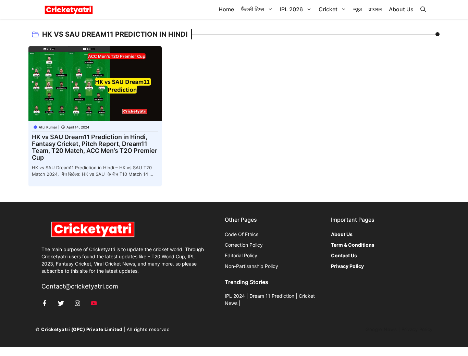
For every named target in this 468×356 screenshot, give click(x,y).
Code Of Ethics (241, 234)
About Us (401, 9)
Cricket (328, 9)
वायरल (375, 9)
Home (226, 9)
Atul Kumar (48, 127)
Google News (381, 329)
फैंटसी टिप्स (252, 9)
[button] (423, 9)
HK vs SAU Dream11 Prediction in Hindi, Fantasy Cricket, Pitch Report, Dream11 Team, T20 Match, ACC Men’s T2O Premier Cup (94, 147)
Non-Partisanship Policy (251, 266)
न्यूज (357, 9)
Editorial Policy (241, 255)
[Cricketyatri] (69, 9)
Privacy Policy (417, 329)
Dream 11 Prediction (271, 296)
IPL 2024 (235, 296)
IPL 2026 (291, 9)
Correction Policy (244, 245)
